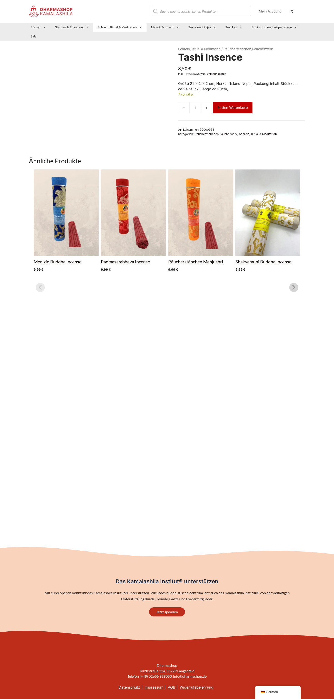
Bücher (36, 27)
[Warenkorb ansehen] (291, 11)
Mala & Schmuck (162, 27)
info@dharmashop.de (190, 676)
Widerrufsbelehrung (196, 687)
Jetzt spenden (167, 612)
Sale (34, 36)
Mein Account (270, 11)
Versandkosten (216, 74)
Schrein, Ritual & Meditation (117, 27)
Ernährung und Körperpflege (272, 27)
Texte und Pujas (199, 27)
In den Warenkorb (233, 107)
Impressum (154, 687)
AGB (171, 687)
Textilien (231, 27)
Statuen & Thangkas (69, 27)
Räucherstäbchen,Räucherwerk (216, 134)
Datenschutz (129, 687)
